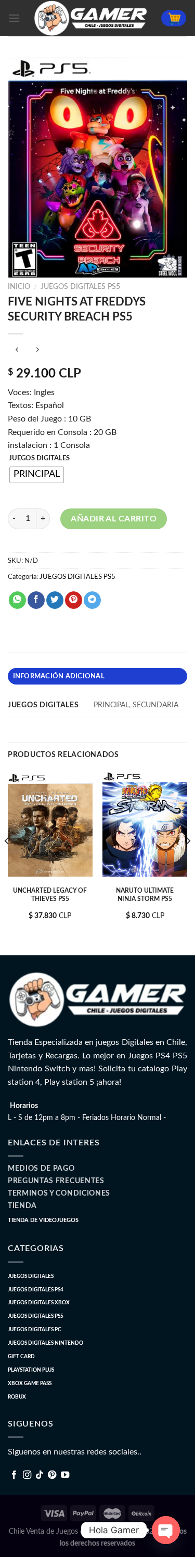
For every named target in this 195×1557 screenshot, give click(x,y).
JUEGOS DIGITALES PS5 (80, 286)
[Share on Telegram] (92, 600)
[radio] (36, 475)
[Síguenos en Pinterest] (52, 1475)
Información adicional (59, 676)
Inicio (19, 286)
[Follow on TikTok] (39, 1475)
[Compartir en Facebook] (36, 600)
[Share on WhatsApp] (17, 600)
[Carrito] (173, 18)
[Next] (188, 861)
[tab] (97, 676)
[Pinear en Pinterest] (73, 600)
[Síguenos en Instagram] (27, 1475)
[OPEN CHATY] (166, 1530)
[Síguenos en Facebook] (14, 1475)
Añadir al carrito (114, 519)
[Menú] (14, 18)
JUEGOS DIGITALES (39, 458)
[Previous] (7, 861)
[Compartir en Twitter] (54, 600)
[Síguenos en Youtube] (65, 1475)
